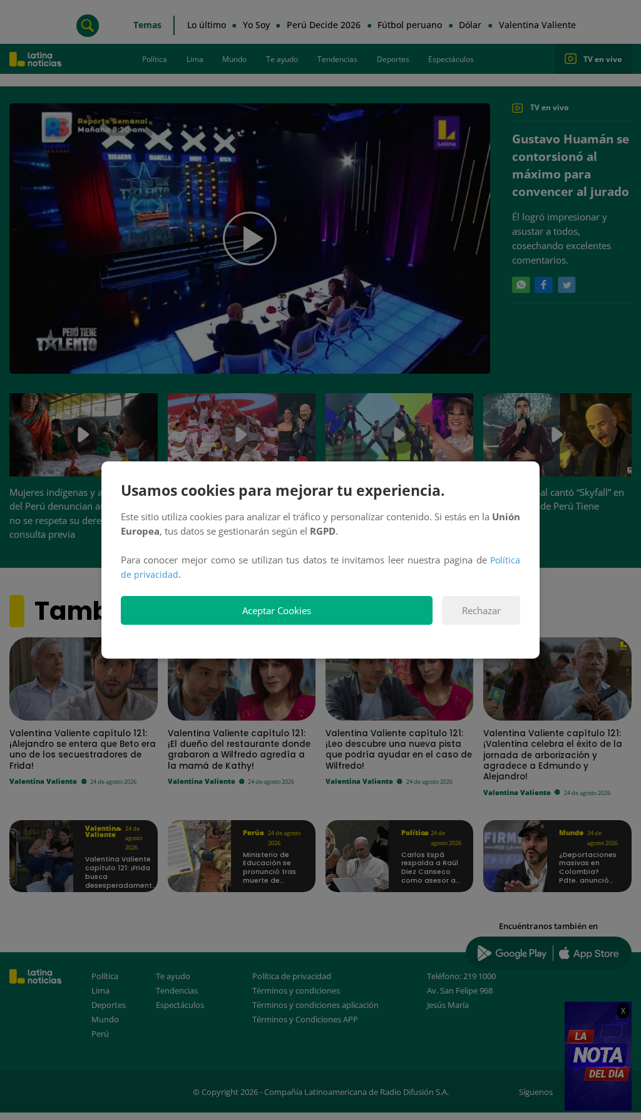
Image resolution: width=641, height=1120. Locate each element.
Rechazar (481, 610)
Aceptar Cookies (276, 610)
